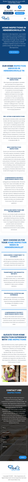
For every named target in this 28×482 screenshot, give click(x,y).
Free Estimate (14, 52)
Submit (23, 457)
